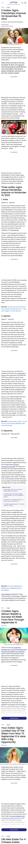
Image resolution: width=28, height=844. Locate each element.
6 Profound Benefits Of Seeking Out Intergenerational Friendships (11, 588)
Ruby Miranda (4, 24)
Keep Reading (14, 718)
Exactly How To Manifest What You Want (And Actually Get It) (13, 500)
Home (2, 7)
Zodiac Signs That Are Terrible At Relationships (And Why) (13, 490)
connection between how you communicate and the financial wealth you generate (14, 650)
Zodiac (8, 7)
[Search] (22, 2)
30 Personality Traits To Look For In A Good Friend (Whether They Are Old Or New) (14, 423)
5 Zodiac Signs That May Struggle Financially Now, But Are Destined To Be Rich (14, 495)
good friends (14, 230)
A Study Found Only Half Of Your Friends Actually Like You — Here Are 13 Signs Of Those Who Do (13, 309)
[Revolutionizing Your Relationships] (14, 2)
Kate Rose (4, 625)
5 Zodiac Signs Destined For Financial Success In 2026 (14, 504)
